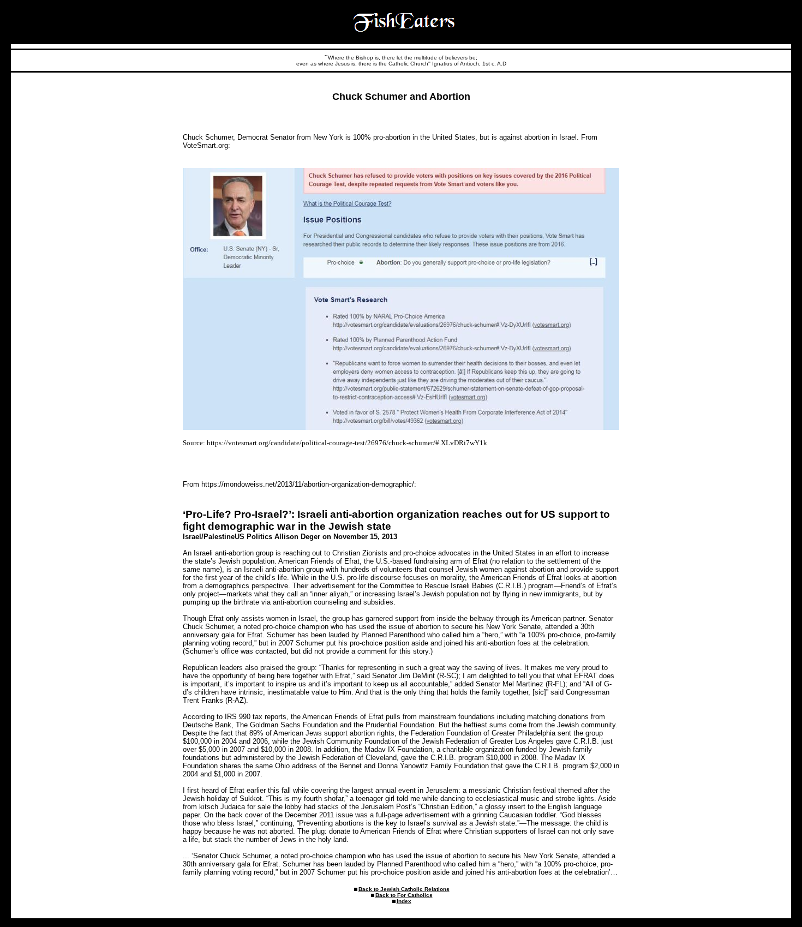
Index (404, 901)
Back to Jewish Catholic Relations (404, 889)
